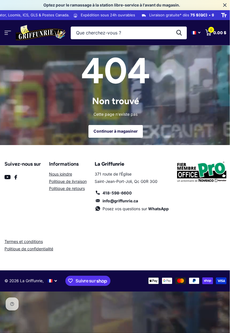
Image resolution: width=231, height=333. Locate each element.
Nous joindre (59, 174)
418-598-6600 (115, 192)
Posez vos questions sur (134, 208)
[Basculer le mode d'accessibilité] (219, 15)
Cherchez (175, 33)
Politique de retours (66, 188)
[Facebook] (15, 177)
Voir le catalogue (8, 32)
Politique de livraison (67, 181)
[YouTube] (7, 177)
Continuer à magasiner (113, 131)
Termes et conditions (24, 241)
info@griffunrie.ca (118, 200)
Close (220, 5)
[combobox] (127, 33)
